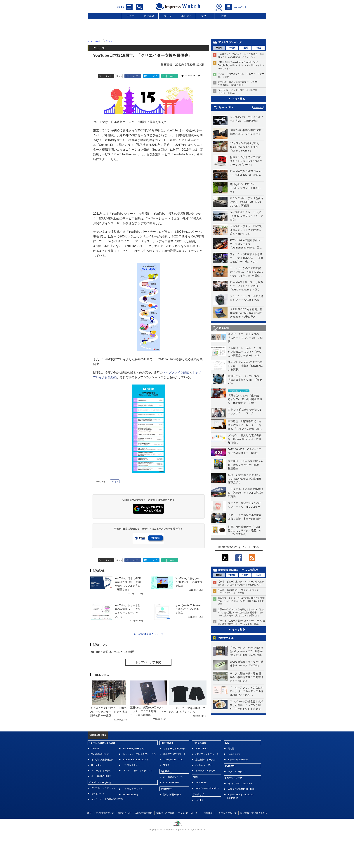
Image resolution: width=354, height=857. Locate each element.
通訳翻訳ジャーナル (205, 759)
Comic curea (234, 754)
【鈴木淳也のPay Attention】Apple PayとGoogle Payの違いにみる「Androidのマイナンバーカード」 (241, 65)
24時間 (231, 47)
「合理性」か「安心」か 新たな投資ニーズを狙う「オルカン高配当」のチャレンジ (244, 352)
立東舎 (166, 765)
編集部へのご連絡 (165, 813)
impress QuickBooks (238, 759)
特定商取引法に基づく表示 (253, 813)
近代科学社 (166, 789)
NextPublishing (130, 794)
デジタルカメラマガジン (103, 788)
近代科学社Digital (172, 794)
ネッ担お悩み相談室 (101, 776)
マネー (205, 15)
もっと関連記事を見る (146, 633)
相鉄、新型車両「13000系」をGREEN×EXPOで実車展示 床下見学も (245, 479)
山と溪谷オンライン (173, 777)
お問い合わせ (124, 813)
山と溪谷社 (166, 771)
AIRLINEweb (201, 748)
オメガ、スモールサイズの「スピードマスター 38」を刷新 (245, 338)
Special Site (225, 107)
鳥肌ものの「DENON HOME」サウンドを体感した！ (245, 188)
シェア (135, 76)
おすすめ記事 (226, 637)
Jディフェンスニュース (207, 754)
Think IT (95, 748)
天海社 (231, 748)
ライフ (168, 15)
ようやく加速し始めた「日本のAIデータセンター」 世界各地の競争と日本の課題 (108, 712)
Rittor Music (167, 743)
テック (130, 15)
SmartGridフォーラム (133, 748)
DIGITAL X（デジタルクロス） (138, 770)
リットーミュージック (174, 748)
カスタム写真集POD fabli (241, 789)
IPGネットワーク (233, 778)
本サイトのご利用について (100, 813)
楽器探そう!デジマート (174, 754)
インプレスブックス (133, 789)
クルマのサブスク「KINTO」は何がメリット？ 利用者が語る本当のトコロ (246, 230)
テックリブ (198, 794)
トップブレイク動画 (176, 372)
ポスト (108, 76)
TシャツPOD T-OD (173, 759)
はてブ (154, 76)
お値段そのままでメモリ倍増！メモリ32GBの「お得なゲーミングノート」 (246, 161)
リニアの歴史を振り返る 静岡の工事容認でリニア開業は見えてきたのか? (246, 677)
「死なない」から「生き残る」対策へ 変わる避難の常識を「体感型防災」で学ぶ (245, 399)
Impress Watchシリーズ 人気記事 (238, 569)
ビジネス (149, 15)
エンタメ (186, 15)
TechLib (199, 800)
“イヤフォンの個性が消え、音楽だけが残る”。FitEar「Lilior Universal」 (246, 147)
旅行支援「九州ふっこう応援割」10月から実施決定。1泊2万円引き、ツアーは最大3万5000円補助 (241, 601)
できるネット (98, 793)
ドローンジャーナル (101, 770)
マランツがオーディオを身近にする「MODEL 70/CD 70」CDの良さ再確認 (246, 202)
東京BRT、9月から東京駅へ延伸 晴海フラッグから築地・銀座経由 (245, 465)
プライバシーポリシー (189, 813)
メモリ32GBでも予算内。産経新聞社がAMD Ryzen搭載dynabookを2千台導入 (246, 313)
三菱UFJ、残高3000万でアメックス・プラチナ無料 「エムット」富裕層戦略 (148, 711)
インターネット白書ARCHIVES (107, 799)
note (172, 76)
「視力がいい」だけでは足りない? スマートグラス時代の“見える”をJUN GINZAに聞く (246, 651)
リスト (119, 76)
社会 (223, 15)
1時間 (219, 47)
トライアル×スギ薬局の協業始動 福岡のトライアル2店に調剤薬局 (245, 493)
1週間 (245, 47)
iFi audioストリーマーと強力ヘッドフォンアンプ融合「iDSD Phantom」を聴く (246, 286)
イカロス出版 (199, 743)
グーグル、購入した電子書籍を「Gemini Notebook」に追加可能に (244, 439)
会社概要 (208, 813)
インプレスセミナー (133, 765)
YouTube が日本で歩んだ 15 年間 (112, 651)
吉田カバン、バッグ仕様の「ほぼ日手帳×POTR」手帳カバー (245, 380)
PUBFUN (230, 766)
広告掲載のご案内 (143, 813)
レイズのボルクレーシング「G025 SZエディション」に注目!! (246, 216)
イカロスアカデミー (205, 770)
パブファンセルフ (236, 771)
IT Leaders (96, 765)
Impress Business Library (135, 759)
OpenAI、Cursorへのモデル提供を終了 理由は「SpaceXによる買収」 (245, 366)
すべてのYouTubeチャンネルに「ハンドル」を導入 (188, 609)
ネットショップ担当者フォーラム (139, 754)
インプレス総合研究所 (102, 759)
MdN (195, 777)
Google (114, 481)
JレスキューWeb (203, 765)
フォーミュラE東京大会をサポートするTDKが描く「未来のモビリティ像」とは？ (246, 258)
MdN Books (201, 782)
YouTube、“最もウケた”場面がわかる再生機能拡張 (189, 582)
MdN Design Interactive (207, 788)
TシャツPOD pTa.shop (240, 783)
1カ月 (258, 47)
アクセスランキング (230, 42)
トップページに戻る (148, 662)
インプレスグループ (227, 813)
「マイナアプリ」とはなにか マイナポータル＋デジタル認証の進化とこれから (248, 691)
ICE (227, 743)
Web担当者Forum (100, 754)
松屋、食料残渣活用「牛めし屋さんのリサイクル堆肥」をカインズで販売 (244, 530)
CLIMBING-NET (171, 782)
